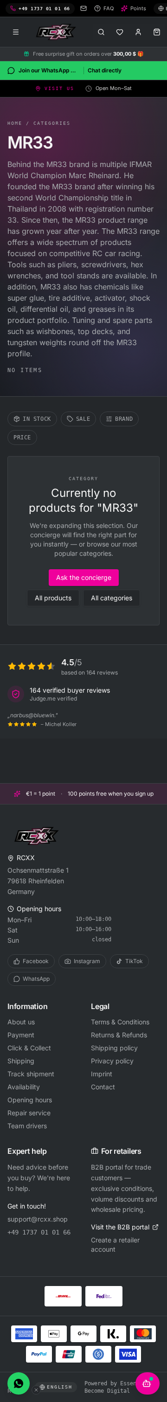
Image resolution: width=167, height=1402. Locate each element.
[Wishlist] (119, 32)
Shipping (20, 1061)
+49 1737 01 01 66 (39, 1232)
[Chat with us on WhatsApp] (18, 1383)
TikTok (134, 961)
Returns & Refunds (119, 1035)
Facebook (36, 961)
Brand (124, 419)
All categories (111, 598)
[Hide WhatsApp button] (36, 1390)
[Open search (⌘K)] (101, 32)
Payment (20, 1035)
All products (53, 598)
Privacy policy (112, 1061)
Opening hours (29, 1100)
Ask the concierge (83, 577)
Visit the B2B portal (120, 1227)
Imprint (101, 1074)
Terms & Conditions (120, 1022)
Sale (83, 419)
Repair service (29, 1113)
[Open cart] (156, 32)
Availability (23, 1087)
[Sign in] (138, 32)
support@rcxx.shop (37, 1219)
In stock (37, 419)
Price (22, 437)
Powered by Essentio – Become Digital (118, 1387)
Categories (52, 123)
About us (21, 1022)
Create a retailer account (115, 1244)
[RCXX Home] (57, 32)
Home (14, 123)
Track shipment (30, 1074)
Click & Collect (29, 1048)
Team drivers (27, 1126)
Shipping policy (114, 1048)
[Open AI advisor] (147, 1383)
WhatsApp (36, 978)
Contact (103, 1087)
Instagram (87, 961)
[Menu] (15, 32)
